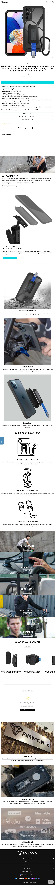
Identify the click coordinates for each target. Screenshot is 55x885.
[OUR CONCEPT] (27, 781)
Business (27, 868)
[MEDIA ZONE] (27, 824)
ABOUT (27, 861)
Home (27, 63)
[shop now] (27, 563)
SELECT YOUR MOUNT (9, 257)
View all (27, 646)
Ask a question (27, 119)
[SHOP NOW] (27, 541)
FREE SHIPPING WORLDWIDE (27, 116)
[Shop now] (27, 606)
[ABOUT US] (27, 738)
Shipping (22, 76)
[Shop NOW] (27, 584)
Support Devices (27, 113)
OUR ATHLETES (27, 871)
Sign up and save (27, 858)
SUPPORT (27, 865)
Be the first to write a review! (27, 710)
